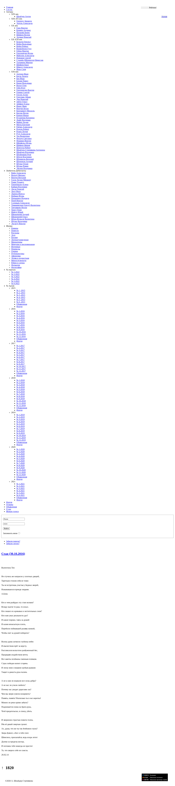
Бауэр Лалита (22, 76)
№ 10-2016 (21, 332)
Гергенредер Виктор (25, 90)
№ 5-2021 (20, 493)
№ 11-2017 (21, 369)
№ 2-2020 (20, 451)
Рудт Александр (23, 134)
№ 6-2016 (20, 323)
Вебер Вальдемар (24, 44)
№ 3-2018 (20, 385)
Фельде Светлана (24, 138)
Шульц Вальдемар (19, 221)
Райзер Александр (24, 127)
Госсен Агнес (22, 95)
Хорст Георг (16, 210)
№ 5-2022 (15, 281)
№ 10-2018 (21, 401)
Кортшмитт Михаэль (25, 111)
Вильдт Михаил (18, 175)
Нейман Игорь (17, 196)
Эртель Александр (24, 23)
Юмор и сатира (18, 263)
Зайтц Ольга (21, 102)
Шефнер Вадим (23, 35)
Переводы (15, 249)
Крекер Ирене (22, 115)
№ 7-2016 (20, 325)
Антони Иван (22, 74)
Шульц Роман (22, 166)
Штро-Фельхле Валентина (22, 219)
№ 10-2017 (21, 366)
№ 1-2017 (20, 346)
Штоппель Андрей (24, 161)
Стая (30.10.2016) (13, 553)
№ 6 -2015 (20, 302)
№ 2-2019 (20, 417)
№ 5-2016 (20, 320)
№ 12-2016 (21, 336)
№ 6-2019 (20, 426)
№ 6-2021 (20, 495)
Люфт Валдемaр (23, 120)
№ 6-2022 (15, 283)
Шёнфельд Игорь (24, 143)
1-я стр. (9, 9)
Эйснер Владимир (24, 168)
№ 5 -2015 (20, 300)
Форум (19, 306)
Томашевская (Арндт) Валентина (25, 205)
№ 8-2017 (20, 362)
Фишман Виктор (23, 141)
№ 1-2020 (20, 449)
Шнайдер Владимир (25, 152)
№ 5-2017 (20, 355)
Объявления (21, 304)
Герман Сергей (22, 92)
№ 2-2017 (20, 348)
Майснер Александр (25, 55)
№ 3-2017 (20, 350)
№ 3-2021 (20, 488)
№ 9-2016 (20, 329)
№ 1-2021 (20, 484)
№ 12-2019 (21, 440)
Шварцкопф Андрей (20, 214)
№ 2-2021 (20, 486)
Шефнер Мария (23, 145)
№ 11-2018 (21, 403)
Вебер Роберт (22, 46)
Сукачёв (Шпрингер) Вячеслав (29, 60)
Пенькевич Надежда (20, 198)
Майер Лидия (22, 122)
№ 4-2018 (20, 387)
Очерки (14, 251)
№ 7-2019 (20, 428)
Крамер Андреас (23, 30)
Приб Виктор (17, 201)
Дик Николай (22, 99)
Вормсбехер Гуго (23, 49)
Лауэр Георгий (17, 189)
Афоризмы (16, 256)
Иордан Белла (22, 108)
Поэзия (14, 237)
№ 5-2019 (20, 424)
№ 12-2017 (21, 371)
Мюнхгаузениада (18, 260)
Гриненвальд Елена (19, 184)
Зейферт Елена (22, 104)
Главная (9, 7)
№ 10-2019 (21, 435)
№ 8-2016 (20, 327)
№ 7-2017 (20, 359)
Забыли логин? (12, 543)
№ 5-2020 (20, 458)
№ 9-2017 (20, 364)
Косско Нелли (22, 113)
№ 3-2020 (20, 454)
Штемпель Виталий (25, 159)
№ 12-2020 (21, 475)
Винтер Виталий (18, 178)
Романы (14, 228)
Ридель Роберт (22, 129)
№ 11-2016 (21, 334)
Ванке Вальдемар (24, 83)
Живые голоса (12, 511)
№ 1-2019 (20, 415)
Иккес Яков (21, 106)
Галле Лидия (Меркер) (21, 180)
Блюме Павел (22, 81)
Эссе (13, 235)
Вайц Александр (18, 173)
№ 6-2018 (20, 392)
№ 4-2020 (20, 456)
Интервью (15, 247)
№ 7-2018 (20, 394)
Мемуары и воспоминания (23, 244)
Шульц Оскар (22, 164)
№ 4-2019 (20, 422)
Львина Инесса (18, 194)
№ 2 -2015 (20, 293)
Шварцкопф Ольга (19, 217)
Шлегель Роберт (23, 148)
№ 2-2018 (20, 382)
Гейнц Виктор (22, 51)
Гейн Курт (20, 88)
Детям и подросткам (20, 258)
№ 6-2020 (20, 461)
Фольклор (15, 265)
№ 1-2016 (20, 311)
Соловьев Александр (20, 203)
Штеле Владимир (24, 157)
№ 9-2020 (20, 468)
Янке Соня (21, 69)
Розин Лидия (22, 131)
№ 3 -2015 (20, 295)
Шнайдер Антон (23, 16)
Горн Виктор (22, 28)
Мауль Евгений (23, 125)
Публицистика (17, 253)
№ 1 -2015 (20, 290)
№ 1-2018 (20, 380)
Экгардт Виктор (18, 224)
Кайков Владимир (19, 187)
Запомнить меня (10, 533)
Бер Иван (20, 79)
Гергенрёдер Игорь (24, 53)
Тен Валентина (23, 136)
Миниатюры (16, 242)
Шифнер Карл (22, 65)
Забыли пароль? (13, 541)
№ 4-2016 (20, 318)
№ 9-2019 (20, 433)
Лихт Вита (16, 191)
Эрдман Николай (23, 37)
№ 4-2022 (15, 279)
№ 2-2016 (20, 313)
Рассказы (15, 233)
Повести (15, 230)
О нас (8, 509)
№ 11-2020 (21, 472)
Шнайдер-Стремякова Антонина (30, 150)
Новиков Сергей (23, 58)
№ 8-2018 (20, 396)
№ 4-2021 (20, 491)
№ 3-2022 (15, 277)
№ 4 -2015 (20, 297)
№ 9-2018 (20, 399)
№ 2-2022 (15, 274)
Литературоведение (20, 240)
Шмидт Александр (24, 67)
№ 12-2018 (21, 405)
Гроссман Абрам (23, 97)
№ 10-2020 (21, 470)
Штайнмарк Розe (23, 154)
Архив (164, 16)
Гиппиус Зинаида (24, 21)
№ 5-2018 (20, 389)
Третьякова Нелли (19, 207)
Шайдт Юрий (17, 212)
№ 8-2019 (20, 431)
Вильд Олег (21, 85)
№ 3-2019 (20, 419)
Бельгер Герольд (23, 42)
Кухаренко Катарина (25, 118)
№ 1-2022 (15, 272)
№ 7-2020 (20, 463)
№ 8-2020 (20, 465)
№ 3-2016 (20, 316)
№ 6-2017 (20, 357)
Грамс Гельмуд (17, 182)
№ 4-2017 (20, 352)
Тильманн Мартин (24, 62)
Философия (16, 267)
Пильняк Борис (23, 32)
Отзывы (9, 504)
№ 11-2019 (21, 438)
